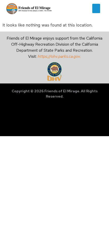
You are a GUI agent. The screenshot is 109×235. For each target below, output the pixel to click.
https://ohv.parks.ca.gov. (59, 56)
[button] (96, 8)
